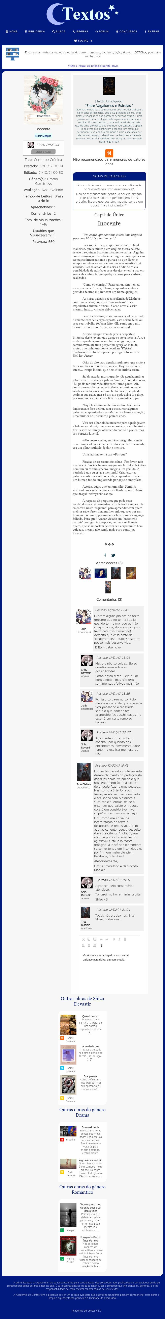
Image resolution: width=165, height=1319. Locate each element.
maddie (70, 1139)
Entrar (153, 31)
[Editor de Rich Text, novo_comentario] (109, 969)
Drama (52, 179)
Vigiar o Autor (43, 151)
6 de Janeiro (70, 1174)
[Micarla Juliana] (101, 573)
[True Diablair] (115, 573)
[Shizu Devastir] (87, 660)
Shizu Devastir (47, 145)
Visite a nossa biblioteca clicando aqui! (93, 65)
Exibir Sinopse (43, 136)
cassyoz (70, 1230)
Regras (82, 31)
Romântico (43, 183)
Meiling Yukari (70, 1260)
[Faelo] (108, 587)
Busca (60, 31)
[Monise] (131, 573)
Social (82, 40)
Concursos (128, 31)
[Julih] (85, 573)
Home (13, 31)
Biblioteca (36, 31)
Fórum (103, 31)
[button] (83, 939)
